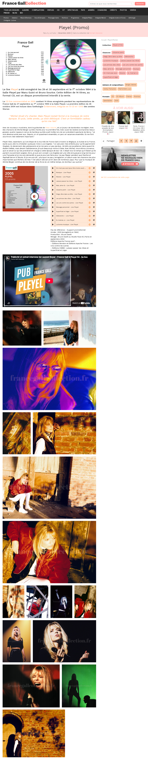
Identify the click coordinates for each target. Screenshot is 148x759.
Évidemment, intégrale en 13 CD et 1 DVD (63, 106)
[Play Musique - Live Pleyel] (53, 172)
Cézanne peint (118, 52)
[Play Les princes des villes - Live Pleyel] (53, 198)
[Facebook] (121, 141)
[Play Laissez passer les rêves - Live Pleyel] (53, 181)
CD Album (120, 96)
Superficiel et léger (110, 77)
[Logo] (43, 3)
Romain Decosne (95, 33)
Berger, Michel (131, 85)
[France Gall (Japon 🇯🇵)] (123, 117)
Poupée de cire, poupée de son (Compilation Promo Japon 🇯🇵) (108, 130)
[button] (25, 62)
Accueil (103, 40)
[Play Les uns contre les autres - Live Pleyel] (53, 203)
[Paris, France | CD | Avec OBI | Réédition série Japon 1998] (138, 117)
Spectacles (107, 101)
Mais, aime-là (108, 69)
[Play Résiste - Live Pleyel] (53, 177)
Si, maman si (133, 73)
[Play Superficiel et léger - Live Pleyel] (53, 211)
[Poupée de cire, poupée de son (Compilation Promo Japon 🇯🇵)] (108, 117)
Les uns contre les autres (133, 65)
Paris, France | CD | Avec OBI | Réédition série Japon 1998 (139, 129)
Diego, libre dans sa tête (112, 57)
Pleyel (14, 89)
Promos (137, 96)
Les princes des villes (111, 65)
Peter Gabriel (50, 128)
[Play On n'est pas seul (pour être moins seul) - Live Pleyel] (53, 168)
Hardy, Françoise (109, 89)
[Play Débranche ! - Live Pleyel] (53, 216)
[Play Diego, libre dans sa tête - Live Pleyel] (53, 194)
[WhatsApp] (136, 141)
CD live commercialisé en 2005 (20, 101)
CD (113, 96)
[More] (141, 141)
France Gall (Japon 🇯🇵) (123, 127)
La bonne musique (110, 61)
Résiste (122, 73)
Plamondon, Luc (124, 89)
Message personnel (123, 69)
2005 (116, 101)
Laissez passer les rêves (129, 61)
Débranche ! (129, 57)
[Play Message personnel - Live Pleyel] (53, 207)
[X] (126, 141)
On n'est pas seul (110, 73)
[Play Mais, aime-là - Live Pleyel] (53, 185)
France (129, 96)
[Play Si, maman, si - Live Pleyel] (53, 220)
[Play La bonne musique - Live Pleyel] (53, 224)
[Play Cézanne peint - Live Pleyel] (53, 190)
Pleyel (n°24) (118, 45)
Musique (136, 69)
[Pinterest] (131, 141)
